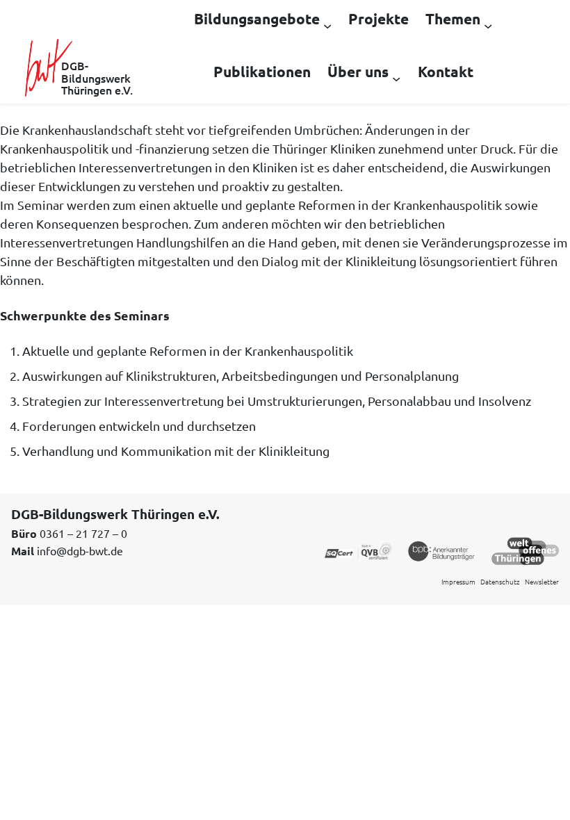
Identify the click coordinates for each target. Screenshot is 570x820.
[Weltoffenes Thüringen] (525, 550)
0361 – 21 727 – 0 (83, 533)
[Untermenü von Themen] (488, 25)
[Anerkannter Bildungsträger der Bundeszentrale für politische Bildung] (441, 550)
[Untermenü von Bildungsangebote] (327, 25)
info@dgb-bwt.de (80, 550)
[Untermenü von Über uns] (396, 78)
